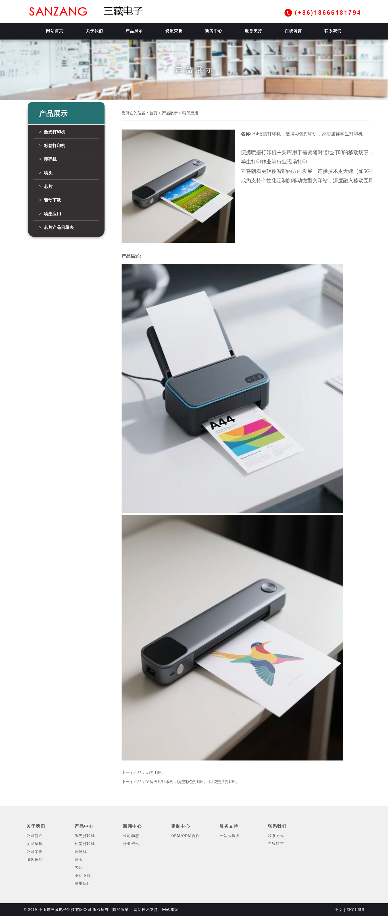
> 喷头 (46, 173)
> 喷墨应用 (50, 214)
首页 (153, 113)
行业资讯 (131, 844)
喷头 (79, 859)
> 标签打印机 (52, 145)
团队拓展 (34, 859)
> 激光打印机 (52, 132)
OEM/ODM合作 (185, 836)
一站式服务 (230, 836)
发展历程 (34, 844)
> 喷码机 (48, 159)
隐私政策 (120, 909)
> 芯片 (46, 186)
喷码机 (81, 851)
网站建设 (170, 909)
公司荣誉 (34, 851)
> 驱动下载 (50, 200)
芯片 (79, 867)
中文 (339, 909)
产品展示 (170, 113)
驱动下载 (83, 875)
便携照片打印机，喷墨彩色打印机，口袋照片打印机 (191, 782)
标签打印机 (85, 844)
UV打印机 (154, 772)
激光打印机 (85, 836)
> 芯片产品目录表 (56, 227)
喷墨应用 (83, 883)
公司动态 (131, 836)
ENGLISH (355, 909)
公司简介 (34, 836)
